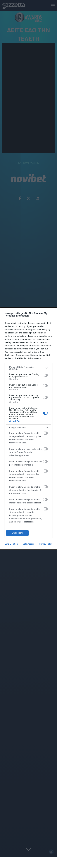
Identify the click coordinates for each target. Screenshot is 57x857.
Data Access (28, 544)
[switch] (45, 375)
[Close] (51, 313)
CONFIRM (17, 533)
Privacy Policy (45, 544)
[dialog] (28, 429)
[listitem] (28, 368)
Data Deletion (11, 544)
